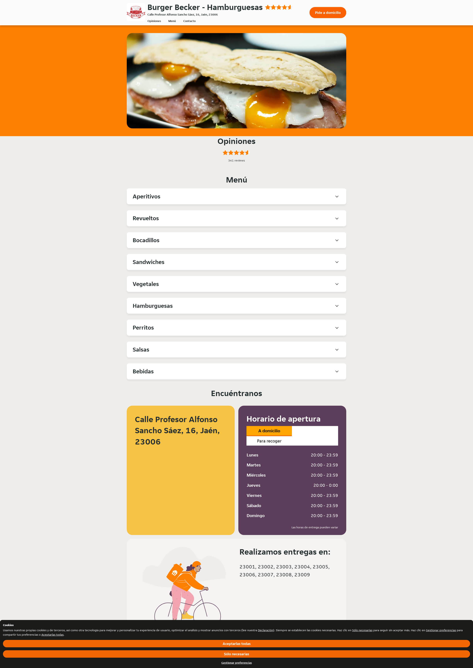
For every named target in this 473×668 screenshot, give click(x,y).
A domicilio (269, 431)
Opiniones (154, 21)
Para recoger (269, 441)
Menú (172, 21)
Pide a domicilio (328, 12)
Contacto (189, 21)
